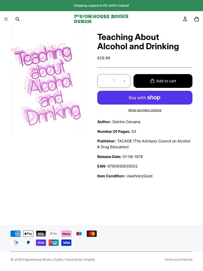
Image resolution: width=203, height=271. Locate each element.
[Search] (17, 19)
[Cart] (196, 19)
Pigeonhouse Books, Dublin (43, 259)
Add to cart (166, 81)
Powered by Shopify (80, 259)
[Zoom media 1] (48, 80)
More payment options (145, 110)
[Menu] (6, 19)
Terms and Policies (178, 259)
